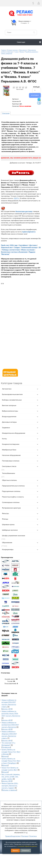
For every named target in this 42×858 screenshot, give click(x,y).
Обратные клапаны (9, 480)
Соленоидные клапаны (11, 502)
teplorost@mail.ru (28, 232)
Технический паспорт (29, 247)
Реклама (24, 836)
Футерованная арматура (11, 508)
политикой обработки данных (27, 846)
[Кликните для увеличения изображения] (6, 91)
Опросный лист (7, 247)
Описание (5, 113)
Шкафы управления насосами (13, 536)
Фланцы (5, 519)
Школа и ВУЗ (7, 709)
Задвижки (6, 428)
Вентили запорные (9, 405)
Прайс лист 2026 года (9, 245)
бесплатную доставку (24, 211)
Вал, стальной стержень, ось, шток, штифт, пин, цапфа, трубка (11, 776)
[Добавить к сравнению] (39, 102)
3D (40, 247)
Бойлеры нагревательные (12, 400)
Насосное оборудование (11, 455)
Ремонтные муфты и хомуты (13, 497)
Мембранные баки (9, 450)
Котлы (4, 439)
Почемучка (6, 747)
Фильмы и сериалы (9, 790)
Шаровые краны (8, 524)
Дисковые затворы (9, 422)
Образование (7, 542)
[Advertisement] (21, 308)
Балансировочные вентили (12, 394)
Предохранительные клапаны (13, 486)
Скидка (17, 247)
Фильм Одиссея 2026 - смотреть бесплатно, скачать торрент (10, 785)
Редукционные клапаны (11, 491)
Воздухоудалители (9, 416)
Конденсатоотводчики (10, 444)
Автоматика (6, 389)
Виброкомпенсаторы (10, 411)
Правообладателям (12, 836)
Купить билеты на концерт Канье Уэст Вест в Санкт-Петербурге (11, 761)
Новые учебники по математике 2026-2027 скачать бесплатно (10, 725)
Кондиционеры (7, 549)
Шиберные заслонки (10, 530)
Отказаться (25, 850)
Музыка (5, 756)
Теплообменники (8, 473)
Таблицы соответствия (11, 250)
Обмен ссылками (27, 250)
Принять (15, 850)
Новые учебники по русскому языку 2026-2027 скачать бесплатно (11, 713)
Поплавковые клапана (10, 461)
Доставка (33, 245)
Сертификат (23, 245)
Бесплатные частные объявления (14, 252)
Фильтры (5, 513)
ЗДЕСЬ (16, 198)
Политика (33, 836)
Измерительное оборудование (13, 433)
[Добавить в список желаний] (39, 99)
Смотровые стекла (9, 466)
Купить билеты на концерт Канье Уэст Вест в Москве (11, 752)
